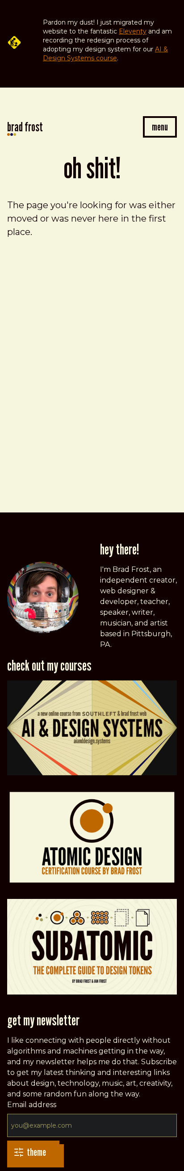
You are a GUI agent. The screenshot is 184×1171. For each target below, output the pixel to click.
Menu (160, 126)
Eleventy (132, 31)
